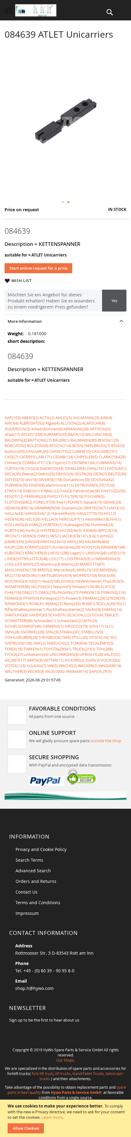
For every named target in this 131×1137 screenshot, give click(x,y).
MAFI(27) (31, 564)
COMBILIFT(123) (36, 462)
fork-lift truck (42, 1073)
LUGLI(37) (13, 564)
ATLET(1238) (32, 434)
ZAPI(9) (95, 671)
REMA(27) (54, 603)
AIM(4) (106, 417)
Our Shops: (65, 1060)
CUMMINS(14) (109, 462)
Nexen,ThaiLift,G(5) (107, 581)
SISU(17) (96, 626)
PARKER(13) (89, 592)
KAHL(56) (75, 541)
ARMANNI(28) (76, 429)
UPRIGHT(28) (91, 654)
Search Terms (29, 860)
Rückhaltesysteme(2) (65, 609)
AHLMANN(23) (86, 417)
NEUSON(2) (64, 581)
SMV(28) (12, 632)
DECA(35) (13, 474)
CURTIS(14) (14, 468)
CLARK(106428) (112, 457)
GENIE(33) (112, 502)
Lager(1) (77, 553)
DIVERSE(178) (50, 479)
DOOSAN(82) (102, 479)
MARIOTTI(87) (92, 564)
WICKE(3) (36, 671)
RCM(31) (36, 603)
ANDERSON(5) (17, 429)
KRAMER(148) (113, 547)
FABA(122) (50, 491)
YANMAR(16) (77, 671)
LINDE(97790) (17, 558)
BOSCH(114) (60, 445)
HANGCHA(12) (37, 513)
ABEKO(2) (30, 417)
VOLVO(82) (110, 660)
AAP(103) (13, 417)
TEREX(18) (14, 649)
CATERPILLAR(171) (35, 457)
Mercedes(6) (64, 570)
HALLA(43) (14, 513)
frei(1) (61, 502)
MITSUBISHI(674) (56, 575)
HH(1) (115, 519)
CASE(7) (11, 457)
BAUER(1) (61, 440)
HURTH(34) (15, 530)
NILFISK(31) (41, 586)
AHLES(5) (63, 417)
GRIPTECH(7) (94, 508)
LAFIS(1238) (58, 553)
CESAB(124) (63, 457)
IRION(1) (12, 536)
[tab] (65, 321)
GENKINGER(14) (19, 508)
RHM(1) (88, 603)
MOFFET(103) (85, 575)
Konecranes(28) (66, 547)
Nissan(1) (80, 586)
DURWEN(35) (16, 485)
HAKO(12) (116, 508)
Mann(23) (70, 564)
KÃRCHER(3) (36, 553)
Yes (114, 300)
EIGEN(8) (37, 485)
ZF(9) (107, 671)
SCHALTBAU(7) (105, 615)
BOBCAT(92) (15, 445)
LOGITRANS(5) (77, 558)
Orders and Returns (36, 881)
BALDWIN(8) (16, 440)
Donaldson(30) (76, 479)
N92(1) (35, 581)
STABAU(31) (70, 632)
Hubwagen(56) (76, 524)
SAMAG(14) (112, 609)
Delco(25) (46, 474)
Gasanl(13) (92, 502)
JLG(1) (94, 536)
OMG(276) (47, 592)
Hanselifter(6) (63, 513)
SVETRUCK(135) (18, 643)
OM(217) (29, 592)
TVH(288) (104, 649)
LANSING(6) (96, 553)
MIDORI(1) (31, 575)
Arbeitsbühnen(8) (47, 429)
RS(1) (121, 603)
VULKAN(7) (36, 665)
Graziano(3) (71, 508)
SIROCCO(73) (76, 626)
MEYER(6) (108, 570)
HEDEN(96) (14, 519)
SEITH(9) (89, 620)
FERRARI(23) (35, 496)
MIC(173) (13, 575)
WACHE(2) (68, 665)
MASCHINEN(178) (21, 570)
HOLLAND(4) (16, 524)
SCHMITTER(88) (19, 620)
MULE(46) (106, 575)
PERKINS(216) (113, 592)
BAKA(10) (76, 434)
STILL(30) (80, 637)
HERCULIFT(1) (71, 519)
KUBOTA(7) (14, 553)
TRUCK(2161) (83, 649)
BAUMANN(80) (83, 440)
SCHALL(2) (81, 615)
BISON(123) (108, 440)
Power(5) (74, 598)
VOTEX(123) (15, 665)
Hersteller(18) (97, 519)
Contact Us (26, 892)
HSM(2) (35, 524)
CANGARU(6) (37, 451)
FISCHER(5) (94, 496)
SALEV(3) (93, 609)
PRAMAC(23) (94, 598)
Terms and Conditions (38, 902)
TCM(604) (78, 643)
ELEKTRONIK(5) (84, 485)
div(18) (31, 479)
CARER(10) (81, 451)
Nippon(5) (62, 586)
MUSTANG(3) (16, 581)
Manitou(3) (50, 564)
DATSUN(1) (116, 468)
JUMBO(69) (14, 541)
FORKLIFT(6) (44, 502)
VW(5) (52, 665)
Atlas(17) (12, 434)
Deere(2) (29, 474)
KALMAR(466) (97, 541)
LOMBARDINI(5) (105, 558)
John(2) (106, 536)
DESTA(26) (83, 474)
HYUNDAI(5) (71, 530)
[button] (63, 202)
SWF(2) (39, 643)
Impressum (27, 913)
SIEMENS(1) (53, 626)
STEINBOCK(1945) (55, 637)
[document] (66, 1118)
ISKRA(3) (28, 536)
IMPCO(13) (107, 530)
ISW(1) (43, 536)
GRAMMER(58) (47, 508)
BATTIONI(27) (40, 440)
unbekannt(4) (36, 654)
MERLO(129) (87, 570)
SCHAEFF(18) (59, 615)
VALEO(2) (112, 654)
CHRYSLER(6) (86, 457)
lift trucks (63, 1073)
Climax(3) (13, 462)
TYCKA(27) (14, 654)
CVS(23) (32, 468)
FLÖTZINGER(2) (18, 502)
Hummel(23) (102, 524)
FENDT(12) (14, 496)
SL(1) (109, 626)
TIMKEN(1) (33, 649)
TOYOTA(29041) (57, 649)
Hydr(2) (32, 530)
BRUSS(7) (102, 445)
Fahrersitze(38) (86, 491)
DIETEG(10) (14, 479)
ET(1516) (107, 485)
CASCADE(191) (104, 451)
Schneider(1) (45, 620)
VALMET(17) (15, 660)
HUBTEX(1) (52, 524)
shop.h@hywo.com (34, 988)
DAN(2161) (96, 468)
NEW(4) (82, 581)
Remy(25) (72, 603)
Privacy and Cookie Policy (41, 849)
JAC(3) (67, 536)
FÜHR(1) (75, 502)
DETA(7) (100, 474)
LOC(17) (56, 558)
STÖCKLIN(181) (102, 637)
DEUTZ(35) (117, 474)
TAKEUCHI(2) (58, 643)
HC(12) (110, 513)
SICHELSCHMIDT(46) (23, 626)
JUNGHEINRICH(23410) (45, 541)
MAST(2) (44, 570)
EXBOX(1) (31, 491)
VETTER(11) (54, 660)
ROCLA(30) (105, 603)
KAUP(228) (14, 547)
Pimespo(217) (52, 598)
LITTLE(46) (39, 558)
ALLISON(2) (70, 423)
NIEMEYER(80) (17, 586)
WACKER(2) (87, 665)
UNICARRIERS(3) (64, 654)
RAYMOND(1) (16, 603)
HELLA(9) (49, 519)
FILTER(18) (74, 496)
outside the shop (105, 740)
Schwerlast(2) (69, 620)
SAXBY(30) (38, 615)
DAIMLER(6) (75, 468)
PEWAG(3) (13, 598)
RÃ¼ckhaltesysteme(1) (25, 609)
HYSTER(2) (49, 530)
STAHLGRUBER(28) (21, 637)
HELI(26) (33, 519)
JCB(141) (80, 536)
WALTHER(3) (16, 671)
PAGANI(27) (68, 592)
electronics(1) (58, 485)
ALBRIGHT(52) (31, 423)
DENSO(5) (64, 474)
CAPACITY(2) (60, 451)
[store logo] (35, 10)
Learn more (51, 1117)
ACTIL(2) (47, 417)
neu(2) (47, 581)
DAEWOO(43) (52, 468)
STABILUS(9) (92, 632)
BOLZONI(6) (37, 445)
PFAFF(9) (31, 598)
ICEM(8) (90, 530)
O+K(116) (13, 592)
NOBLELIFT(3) (102, 586)
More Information (25, 321)
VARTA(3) (35, 660)
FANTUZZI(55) (113, 491)
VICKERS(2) (74, 660)
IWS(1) (55, 536)
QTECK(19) (115, 598)
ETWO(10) (13, 491)
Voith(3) (92, 660)
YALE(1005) (55, 671)
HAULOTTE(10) (89, 513)
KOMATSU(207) (37, 547)
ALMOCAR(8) (93, 423)
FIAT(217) (55, 496)
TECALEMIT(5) (100, 643)
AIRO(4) (11, 423)
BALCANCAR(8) (98, 434)
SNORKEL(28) (32, 632)
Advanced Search (33, 870)
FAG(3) (66, 491)
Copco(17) (61, 462)
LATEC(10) (116, 553)
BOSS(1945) (82, 445)
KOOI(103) (90, 547)
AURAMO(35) (55, 434)
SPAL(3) (52, 632)
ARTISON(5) (100, 429)
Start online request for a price (38, 268)
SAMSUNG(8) (16, 615)
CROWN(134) (83, 462)
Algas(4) (52, 423)
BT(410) (118, 445)
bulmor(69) (15, 451)
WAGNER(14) (109, 665)
